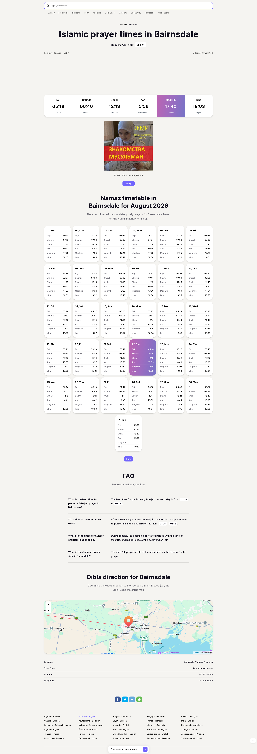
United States (153, 734)
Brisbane (76, 13)
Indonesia (48, 725)
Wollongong (163, 13)
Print (128, 459)
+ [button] (49, 604)
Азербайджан (187, 734)
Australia (82, 716)
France (150, 721)
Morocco (151, 725)
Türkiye (81, 734)
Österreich (83, 729)
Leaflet (196, 652)
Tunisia (47, 734)
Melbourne (63, 13)
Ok (145, 749)
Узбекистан (186, 738)
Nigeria (47, 729)
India (183, 721)
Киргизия (82, 738)
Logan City (136, 13)
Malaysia (82, 725)
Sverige (184, 729)
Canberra (123, 13)
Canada (184, 716)
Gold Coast (110, 13)
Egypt (115, 721)
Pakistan (117, 729)
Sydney (51, 13)
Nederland (186, 725)
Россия (116, 738)
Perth (86, 13)
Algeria (47, 716)
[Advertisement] (128, 74)
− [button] (49, 610)
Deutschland (84, 721)
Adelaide (97, 13)
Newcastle (150, 13)
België (116, 716)
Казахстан (49, 738)
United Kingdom (120, 734)
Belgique (151, 716)
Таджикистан (153, 738)
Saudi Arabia (153, 729)
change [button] (141, 218)
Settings (129, 183)
